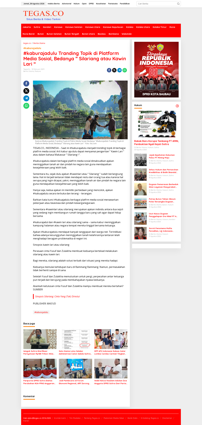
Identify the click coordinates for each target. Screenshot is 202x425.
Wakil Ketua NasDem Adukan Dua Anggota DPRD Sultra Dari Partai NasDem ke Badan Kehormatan (110, 382)
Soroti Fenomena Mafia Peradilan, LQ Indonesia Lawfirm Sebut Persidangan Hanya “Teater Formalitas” (162, 229)
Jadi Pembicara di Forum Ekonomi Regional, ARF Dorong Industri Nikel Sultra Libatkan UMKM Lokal (74, 382)
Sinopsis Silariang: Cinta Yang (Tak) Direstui (57, 296)
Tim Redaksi (74, 418)
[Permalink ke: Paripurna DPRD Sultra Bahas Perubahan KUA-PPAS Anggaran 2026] (40, 368)
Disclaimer (167, 418)
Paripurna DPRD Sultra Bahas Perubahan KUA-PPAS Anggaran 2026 (38, 382)
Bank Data (132, 418)
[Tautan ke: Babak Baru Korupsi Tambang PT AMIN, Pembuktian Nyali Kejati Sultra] (156, 124)
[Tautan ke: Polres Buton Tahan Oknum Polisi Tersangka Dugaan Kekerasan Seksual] (140, 203)
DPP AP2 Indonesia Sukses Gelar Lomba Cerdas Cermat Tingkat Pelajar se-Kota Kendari (110, 352)
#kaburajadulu (32, 48)
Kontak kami (60, 418)
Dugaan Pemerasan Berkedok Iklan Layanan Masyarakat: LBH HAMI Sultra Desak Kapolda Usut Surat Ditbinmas (163, 185)
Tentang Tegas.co (92, 418)
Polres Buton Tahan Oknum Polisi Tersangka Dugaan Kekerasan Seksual (162, 200)
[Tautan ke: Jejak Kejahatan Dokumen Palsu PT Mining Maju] (140, 159)
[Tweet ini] (114, 70)
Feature (38, 71)
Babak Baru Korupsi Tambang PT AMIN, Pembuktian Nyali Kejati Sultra (156, 143)
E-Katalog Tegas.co (150, 418)
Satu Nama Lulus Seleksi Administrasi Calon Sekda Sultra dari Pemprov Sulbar (75, 352)
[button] (178, 3)
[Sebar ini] (109, 70)
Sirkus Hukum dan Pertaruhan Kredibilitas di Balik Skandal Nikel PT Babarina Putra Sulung (163, 171)
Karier (26, 421)
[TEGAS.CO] (43, 15)
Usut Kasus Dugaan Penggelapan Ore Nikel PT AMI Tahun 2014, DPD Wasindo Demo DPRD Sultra (163, 215)
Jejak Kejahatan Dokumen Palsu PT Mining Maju (162, 156)
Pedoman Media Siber (114, 418)
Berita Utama (28, 71)
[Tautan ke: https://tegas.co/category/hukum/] (177, 106)
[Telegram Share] (119, 70)
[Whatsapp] (124, 70)
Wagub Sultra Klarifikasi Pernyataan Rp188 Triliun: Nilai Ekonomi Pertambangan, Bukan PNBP (38, 352)
